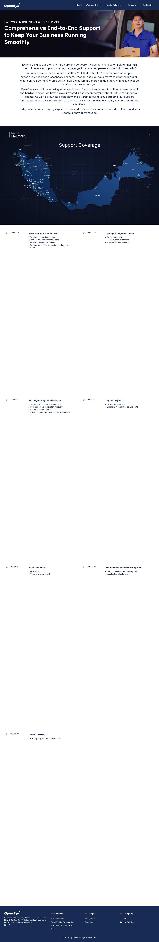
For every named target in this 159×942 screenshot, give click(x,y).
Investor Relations (113, 5)
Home (79, 5)
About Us (123, 919)
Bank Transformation (58, 919)
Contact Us (148, 5)
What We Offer (92, 5)
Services (54, 929)
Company (132, 5)
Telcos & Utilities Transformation (62, 922)
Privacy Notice (90, 919)
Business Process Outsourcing (61, 925)
